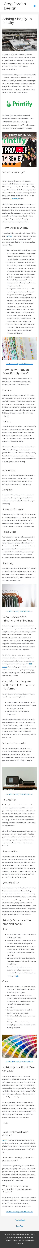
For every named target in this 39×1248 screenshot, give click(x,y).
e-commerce (15, 199)
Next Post (19, 1226)
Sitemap (32, 1234)
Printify (9, 236)
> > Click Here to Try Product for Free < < (19, 364)
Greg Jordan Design (15, 6)
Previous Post (20, 1220)
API (17, 976)
